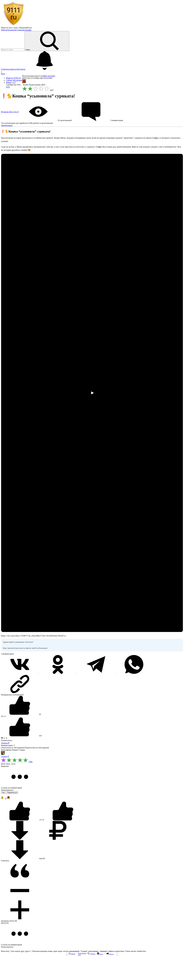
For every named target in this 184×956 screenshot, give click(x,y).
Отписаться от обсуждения (12, 748)
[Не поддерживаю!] (63, 820)
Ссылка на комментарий (11, 788)
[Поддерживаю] (20, 820)
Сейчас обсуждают (14, 80)
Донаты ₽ (5, 743)
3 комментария (7, 654)
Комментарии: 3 (8, 745)
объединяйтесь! (25, 28)
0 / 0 (5, 738)
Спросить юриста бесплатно (13, 69)
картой (42, 858)
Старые (22, 750)
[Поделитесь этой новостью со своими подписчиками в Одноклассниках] (58, 673)
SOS (8, 87)
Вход (3, 74)
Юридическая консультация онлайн (16, 30)
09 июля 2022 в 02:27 (10, 112)
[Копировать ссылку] (92, 684)
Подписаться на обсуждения (37, 748)
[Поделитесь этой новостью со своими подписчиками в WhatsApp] (134, 673)
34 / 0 (3, 716)
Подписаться (6, 740)
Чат (3, 792)
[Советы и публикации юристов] (13, 25)
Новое (11, 82)
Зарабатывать (7, 125)
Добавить (92, 953)
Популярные (6, 750)
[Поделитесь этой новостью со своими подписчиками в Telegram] (96, 673)
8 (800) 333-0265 (48, 76)
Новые (15, 750)
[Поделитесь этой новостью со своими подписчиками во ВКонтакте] (20, 673)
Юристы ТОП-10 (13, 78)
